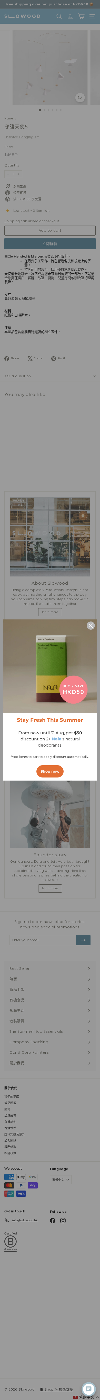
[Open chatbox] (89, 1389)
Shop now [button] (50, 771)
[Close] (91, 625)
